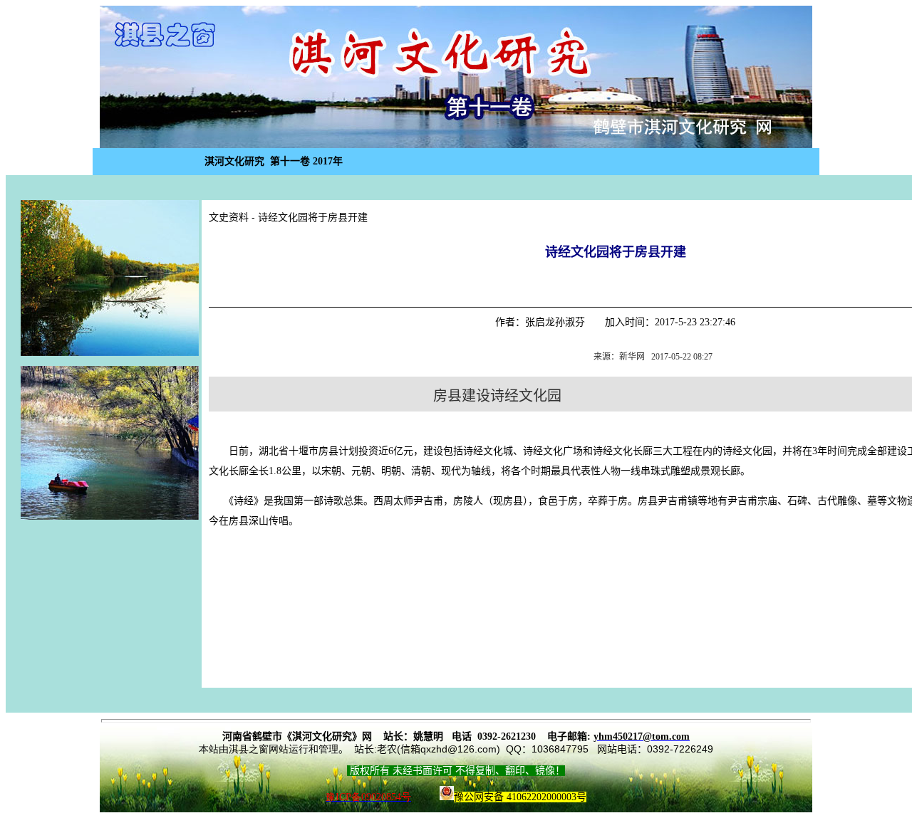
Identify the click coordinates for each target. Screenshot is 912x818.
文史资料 (229, 217)
